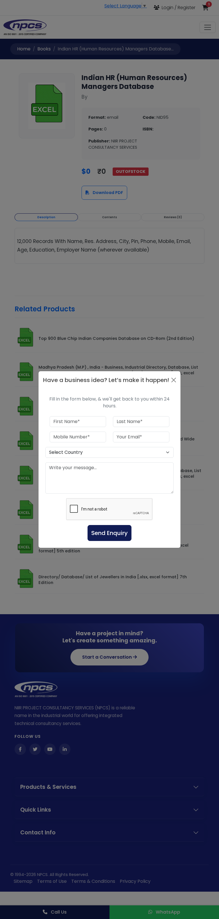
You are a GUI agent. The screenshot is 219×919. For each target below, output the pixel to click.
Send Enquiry (109, 533)
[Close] (173, 380)
